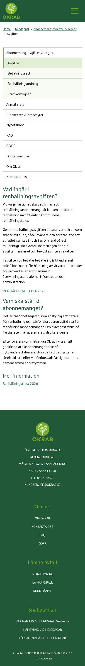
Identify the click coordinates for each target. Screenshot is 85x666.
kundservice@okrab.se (43, 485)
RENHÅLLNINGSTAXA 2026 (24, 291)
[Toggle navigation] (74, 10)
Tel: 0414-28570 (43, 478)
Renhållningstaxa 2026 (20, 383)
